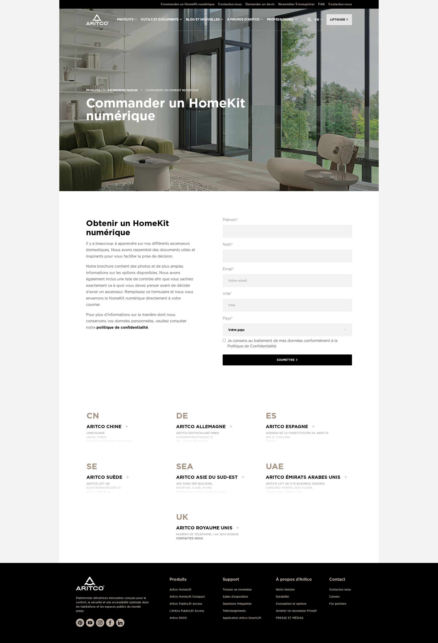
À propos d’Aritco (243, 19)
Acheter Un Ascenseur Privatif (296, 610)
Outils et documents (160, 19)
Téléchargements (234, 610)
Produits (125, 19)
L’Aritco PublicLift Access (186, 610)
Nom (228, 244)
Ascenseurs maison (122, 90)
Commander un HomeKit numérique (187, 4)
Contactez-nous (230, 4)
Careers (334, 596)
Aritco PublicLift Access (185, 603)
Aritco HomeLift (180, 589)
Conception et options (291, 603)
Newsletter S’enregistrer (296, 4)
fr (317, 19)
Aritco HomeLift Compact (187, 596)
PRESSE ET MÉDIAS (289, 618)
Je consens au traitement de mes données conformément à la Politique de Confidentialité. (282, 343)
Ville (227, 294)
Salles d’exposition (235, 596)
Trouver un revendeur (237, 589)
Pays (228, 318)
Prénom (230, 220)
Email (228, 269)
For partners (337, 603)
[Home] (97, 19)
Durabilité (282, 596)
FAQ (321, 4)
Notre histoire (285, 589)
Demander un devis (260, 4)
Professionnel (280, 19)
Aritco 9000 (178, 618)
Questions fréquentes (237, 603)
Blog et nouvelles (203, 19)
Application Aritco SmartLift (242, 618)
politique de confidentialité (122, 327)
